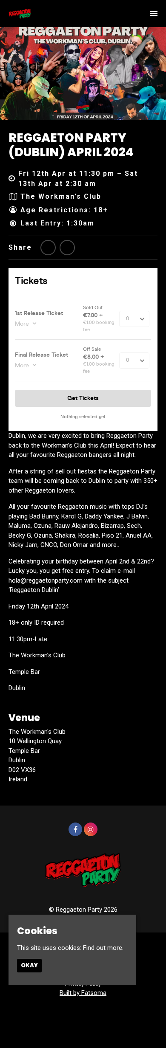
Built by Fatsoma (83, 993)
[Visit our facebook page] (67, 248)
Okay (29, 965)
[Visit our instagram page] (90, 830)
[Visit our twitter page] (48, 248)
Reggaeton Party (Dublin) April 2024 (71, 145)
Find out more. (103, 948)
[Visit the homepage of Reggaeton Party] (20, 13)
